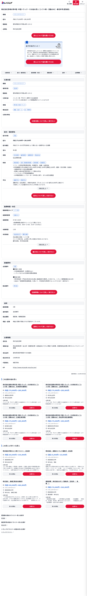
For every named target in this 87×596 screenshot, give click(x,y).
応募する (32, 408)
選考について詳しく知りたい (43, 326)
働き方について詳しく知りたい (43, 252)
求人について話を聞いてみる (43, 35)
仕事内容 (7, 73)
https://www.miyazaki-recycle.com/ (25, 367)
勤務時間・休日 (35, 73)
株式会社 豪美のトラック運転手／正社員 (59, 451)
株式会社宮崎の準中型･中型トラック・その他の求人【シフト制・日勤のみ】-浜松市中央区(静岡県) (64, 416)
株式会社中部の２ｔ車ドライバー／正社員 (16, 451)
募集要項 (49, 73)
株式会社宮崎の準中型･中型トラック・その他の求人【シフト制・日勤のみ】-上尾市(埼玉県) (64, 385)
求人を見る (12, 408)
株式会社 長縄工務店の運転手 (13, 481)
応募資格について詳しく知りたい (43, 292)
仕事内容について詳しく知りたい (43, 121)
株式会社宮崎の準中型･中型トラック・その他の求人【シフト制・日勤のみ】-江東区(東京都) (21, 416)
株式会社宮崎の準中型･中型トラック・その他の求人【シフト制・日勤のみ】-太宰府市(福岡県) (21, 385)
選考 (63, 73)
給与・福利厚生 (21, 73)
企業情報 (77, 73)
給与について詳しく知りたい (43, 195)
